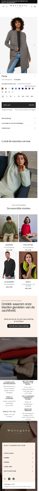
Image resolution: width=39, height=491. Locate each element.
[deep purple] (26, 88)
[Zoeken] (6, 6)
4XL (32, 96)
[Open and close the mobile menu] (3, 6)
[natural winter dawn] (2, 92)
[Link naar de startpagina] (18, 6)
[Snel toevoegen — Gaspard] (15, 238)
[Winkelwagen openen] (35, 6)
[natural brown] (6, 88)
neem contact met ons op (28, 418)
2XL (23, 96)
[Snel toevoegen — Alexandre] (15, 275)
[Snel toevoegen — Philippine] (34, 238)
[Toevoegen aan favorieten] (35, 76)
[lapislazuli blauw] (19, 88)
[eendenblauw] (12, 88)
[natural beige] (9, 92)
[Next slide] (34, 45)
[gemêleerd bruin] (29, 88)
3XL (27, 96)
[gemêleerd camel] (33, 88)
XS (3, 96)
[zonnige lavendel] (6, 92)
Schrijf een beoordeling (18, 326)
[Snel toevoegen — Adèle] (34, 275)
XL (19, 96)
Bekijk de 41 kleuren (30, 86)
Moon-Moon (27, 486)
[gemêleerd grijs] (16, 88)
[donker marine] (23, 88)
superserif (14, 486)
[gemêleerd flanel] (12, 92)
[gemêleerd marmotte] (2, 88)
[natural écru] (9, 88)
